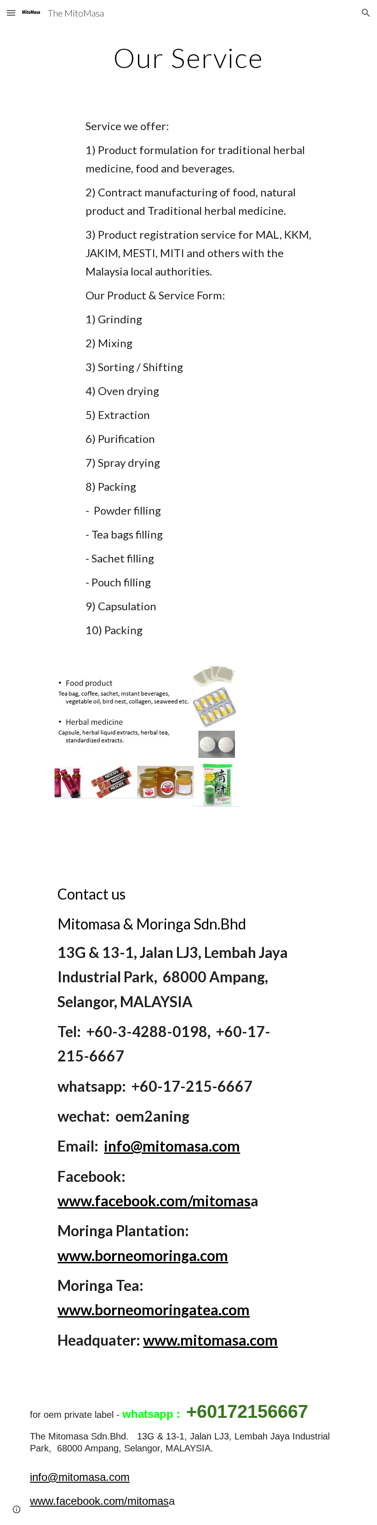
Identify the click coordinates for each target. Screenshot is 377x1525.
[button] (11, 12)
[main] (189, 57)
